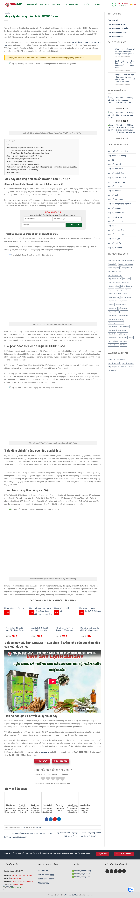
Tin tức (85, 4)
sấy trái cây (112, 334)
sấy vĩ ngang (112, 337)
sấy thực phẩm (124, 326)
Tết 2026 (123, 345)
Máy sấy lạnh (113, 195)
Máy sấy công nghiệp (116, 182)
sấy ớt (131, 337)
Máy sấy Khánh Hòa (127, 268)
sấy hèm (128, 290)
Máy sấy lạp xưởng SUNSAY (117, 367)
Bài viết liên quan (13, 173)
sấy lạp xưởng (112, 301)
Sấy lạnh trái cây (126, 297)
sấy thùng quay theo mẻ (116, 323)
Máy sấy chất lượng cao (117, 177)
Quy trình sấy (71, 4)
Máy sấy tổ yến (114, 239)
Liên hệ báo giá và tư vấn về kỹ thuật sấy (22, 170)
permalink (38, 827)
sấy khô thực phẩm (114, 293)
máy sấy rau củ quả (114, 271)
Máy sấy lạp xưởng (115, 199)
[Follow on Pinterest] (124, 871)
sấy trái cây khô (123, 334)
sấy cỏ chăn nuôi (126, 286)
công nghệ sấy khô (128, 260)
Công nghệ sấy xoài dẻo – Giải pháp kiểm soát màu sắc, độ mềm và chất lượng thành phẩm (125, 78)
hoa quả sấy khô (113, 268)
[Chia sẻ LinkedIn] (59, 819)
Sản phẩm (56, 4)
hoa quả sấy (112, 264)
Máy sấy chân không (116, 173)
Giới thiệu (44, 4)
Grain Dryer (111, 359)
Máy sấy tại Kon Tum (115, 275)
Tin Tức (7, 13)
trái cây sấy (123, 341)
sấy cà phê (126, 279)
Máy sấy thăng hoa (115, 221)
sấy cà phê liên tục (114, 282)
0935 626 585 (16, 875)
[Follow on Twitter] (116, 871)
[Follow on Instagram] (111, 871)
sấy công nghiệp (113, 286)
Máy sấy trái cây (114, 243)
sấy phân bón (123, 308)
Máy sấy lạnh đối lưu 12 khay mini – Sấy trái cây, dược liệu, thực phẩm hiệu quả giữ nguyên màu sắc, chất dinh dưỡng (65, 629)
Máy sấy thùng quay (116, 234)
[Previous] (4, 624)
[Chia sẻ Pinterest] (55, 819)
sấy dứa (111, 290)
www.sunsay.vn (16, 887)
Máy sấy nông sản (115, 217)
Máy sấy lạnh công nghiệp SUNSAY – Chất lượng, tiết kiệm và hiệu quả (89, 629)
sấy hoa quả (119, 290)
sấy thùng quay (123, 315)
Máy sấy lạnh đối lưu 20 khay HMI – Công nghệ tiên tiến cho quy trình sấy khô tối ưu (40, 629)
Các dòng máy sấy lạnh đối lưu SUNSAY (25, 164)
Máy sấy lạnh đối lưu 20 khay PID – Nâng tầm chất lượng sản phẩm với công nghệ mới (15, 629)
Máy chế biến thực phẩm (118, 151)
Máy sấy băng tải (114, 164)
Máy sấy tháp (113, 226)
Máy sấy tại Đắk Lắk (114, 279)
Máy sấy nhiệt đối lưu (116, 212)
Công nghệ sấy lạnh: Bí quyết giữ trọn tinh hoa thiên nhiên (31, 150)
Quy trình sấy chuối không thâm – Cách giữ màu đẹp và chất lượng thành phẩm (125, 64)
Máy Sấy (111, 160)
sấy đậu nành (123, 337)
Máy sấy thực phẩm (116, 230)
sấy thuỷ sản (112, 315)
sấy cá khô (125, 282)
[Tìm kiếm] (104, 4)
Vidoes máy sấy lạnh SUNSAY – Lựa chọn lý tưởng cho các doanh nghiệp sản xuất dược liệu (42, 167)
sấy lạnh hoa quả (113, 297)
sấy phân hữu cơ (113, 312)
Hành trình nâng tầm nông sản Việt (20, 161)
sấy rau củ (124, 312)
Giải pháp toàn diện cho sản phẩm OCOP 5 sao (25, 156)
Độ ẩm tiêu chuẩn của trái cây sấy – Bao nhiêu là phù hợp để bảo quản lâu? (125, 51)
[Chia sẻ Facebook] (46, 819)
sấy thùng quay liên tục (115, 319)
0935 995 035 (17, 881)
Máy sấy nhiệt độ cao (116, 208)
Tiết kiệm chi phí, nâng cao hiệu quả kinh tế (23, 159)
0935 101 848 (16, 878)
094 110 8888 (122, 4)
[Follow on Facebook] (107, 871)
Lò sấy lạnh (121, 359)
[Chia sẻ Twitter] (51, 819)
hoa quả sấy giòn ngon (125, 264)
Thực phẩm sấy (113, 341)
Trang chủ (32, 4)
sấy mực (111, 304)
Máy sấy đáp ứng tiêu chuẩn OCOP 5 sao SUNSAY (26, 148)
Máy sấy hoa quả (114, 191)
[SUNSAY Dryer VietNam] (135, 4)
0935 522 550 (18, 884)
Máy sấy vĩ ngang (115, 247)
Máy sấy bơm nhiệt (115, 169)
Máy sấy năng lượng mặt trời (119, 204)
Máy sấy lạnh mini (128, 363)
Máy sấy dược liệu (115, 186)
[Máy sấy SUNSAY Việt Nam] (131, 4)
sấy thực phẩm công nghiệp (117, 330)
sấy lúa (125, 293)
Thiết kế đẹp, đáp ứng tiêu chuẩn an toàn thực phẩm (30, 153)
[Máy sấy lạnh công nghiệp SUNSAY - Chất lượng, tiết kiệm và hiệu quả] (90, 616)
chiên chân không (114, 260)
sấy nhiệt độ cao (121, 304)
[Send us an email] (120, 871)
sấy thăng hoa (112, 326)
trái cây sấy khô (113, 345)
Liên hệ (97, 4)
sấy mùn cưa (124, 301)
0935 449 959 (28, 881)
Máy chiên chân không (117, 156)
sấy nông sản (112, 308)
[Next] (101, 624)
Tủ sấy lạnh (112, 370)
